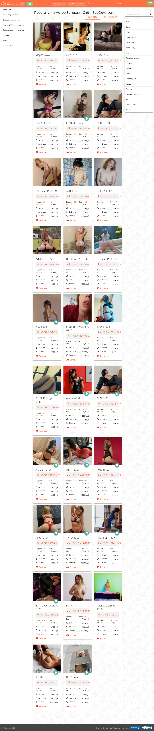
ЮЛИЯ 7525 (43, 677)
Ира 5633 (41, 326)
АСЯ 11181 (72, 191)
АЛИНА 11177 (44, 259)
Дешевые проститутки (12, 20)
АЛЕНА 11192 (105, 191)
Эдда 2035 (103, 55)
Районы (6, 35)
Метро (5, 40)
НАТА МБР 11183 (107, 259)
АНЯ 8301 (102, 398)
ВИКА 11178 (73, 605)
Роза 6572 (103, 469)
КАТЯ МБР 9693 (75, 123)
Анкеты (92, 17)
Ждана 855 (72, 55)
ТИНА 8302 (72, 537)
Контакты (125, 728)
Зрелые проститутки (11, 15)
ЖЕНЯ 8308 (73, 469)
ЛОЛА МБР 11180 (46, 191)
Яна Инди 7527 (106, 537)
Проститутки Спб (10, 10)
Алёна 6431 (73, 398)
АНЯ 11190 (103, 123)
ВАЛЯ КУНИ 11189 (77, 259)
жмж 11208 (103, 326)
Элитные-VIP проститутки (13, 25)
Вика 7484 (72, 677)
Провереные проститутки (13, 30)
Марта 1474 (43, 55)
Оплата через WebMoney (112, 728)
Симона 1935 (43, 123)
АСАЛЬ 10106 (44, 469)
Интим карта (8, 45)
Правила (99, 728)
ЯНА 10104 (42, 537)
